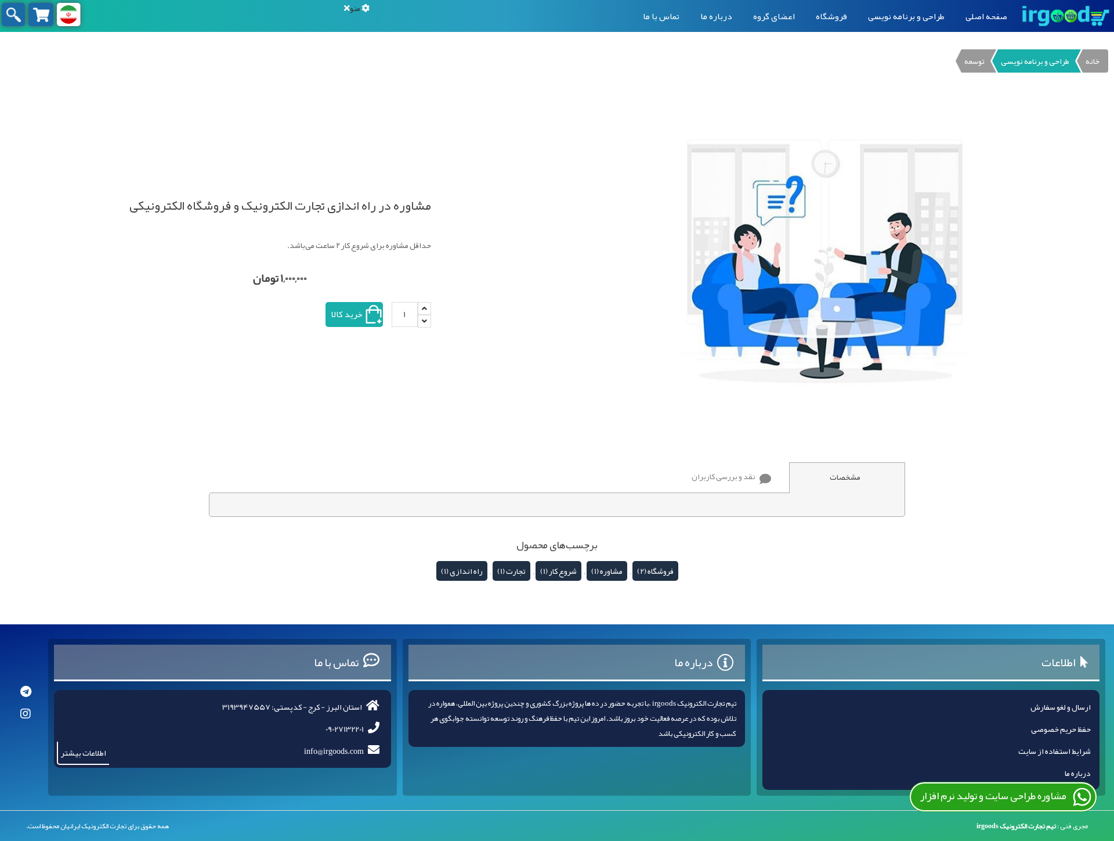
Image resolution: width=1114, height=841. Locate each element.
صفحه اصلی (986, 16)
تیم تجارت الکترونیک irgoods (1016, 826)
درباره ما (716, 16)
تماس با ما (661, 16)
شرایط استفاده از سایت (1054, 751)
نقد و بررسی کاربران (723, 476)
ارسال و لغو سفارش (1060, 707)
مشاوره (611, 571)
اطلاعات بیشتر (83, 753)
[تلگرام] (26, 692)
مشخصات (845, 477)
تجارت (516, 571)
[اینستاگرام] (26, 714)
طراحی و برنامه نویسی (906, 16)
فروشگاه (831, 16)
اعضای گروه (774, 16)
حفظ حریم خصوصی (1061, 729)
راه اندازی (466, 571)
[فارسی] (68, 14)
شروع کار (563, 571)
